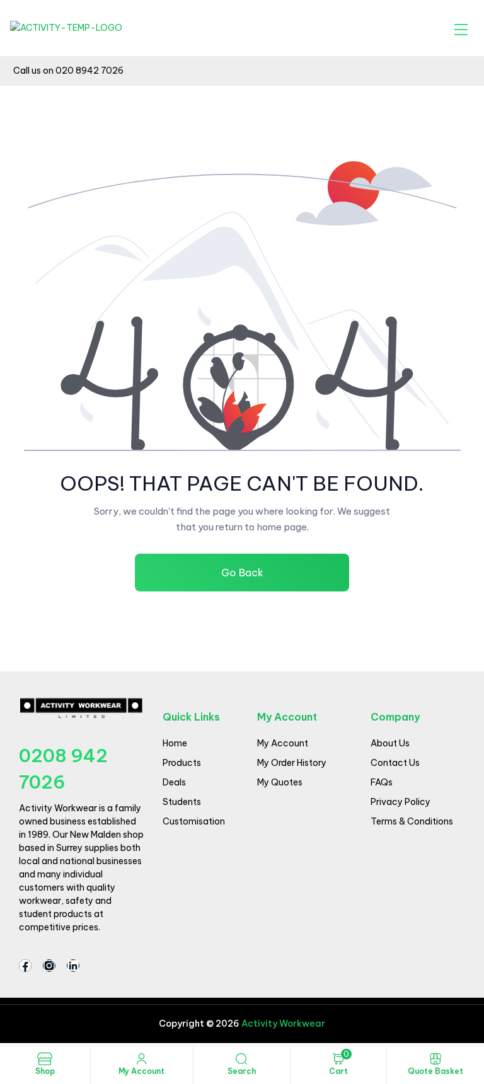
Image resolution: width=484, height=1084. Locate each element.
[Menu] (461, 29)
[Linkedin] (73, 965)
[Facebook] (25, 965)
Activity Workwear (282, 1023)
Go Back (242, 572)
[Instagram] (49, 965)
